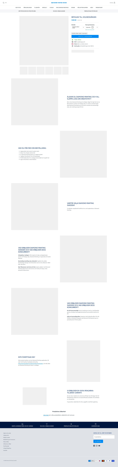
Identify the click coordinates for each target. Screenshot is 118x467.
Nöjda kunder (6, 437)
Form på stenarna (89, 24)
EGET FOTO (18, 7)
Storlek (73, 24)
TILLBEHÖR (37, 7)
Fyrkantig (88, 27)
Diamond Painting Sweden (11, 460)
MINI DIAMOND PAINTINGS (62, 7)
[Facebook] (94, 446)
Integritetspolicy (7, 448)
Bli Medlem (98, 441)
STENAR (73, 7)
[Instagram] (97, 446)
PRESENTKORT (99, 7)
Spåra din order (7, 433)
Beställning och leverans (9, 439)
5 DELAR (51, 7)
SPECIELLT (44, 7)
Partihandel (6, 446)
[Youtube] (99, 446)
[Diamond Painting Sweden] (59, 2)
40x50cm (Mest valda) (75, 27)
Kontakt (5, 450)
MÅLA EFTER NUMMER (83, 7)
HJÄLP (91, 7)
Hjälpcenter (6, 435)
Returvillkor (6, 442)
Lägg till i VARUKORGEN (85, 36)
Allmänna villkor (7, 444)
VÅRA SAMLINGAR (27, 7)
